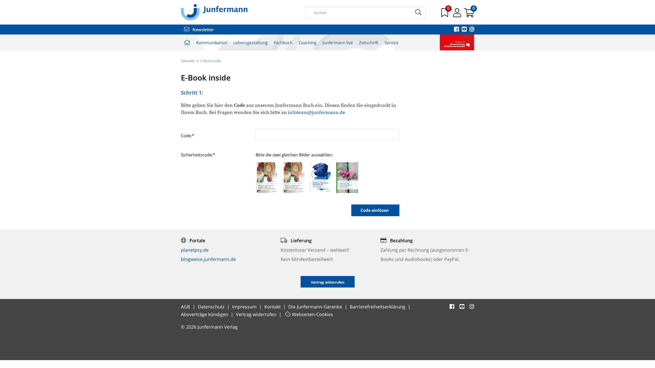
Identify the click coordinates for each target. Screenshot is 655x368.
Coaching (307, 42)
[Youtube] (464, 29)
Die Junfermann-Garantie (315, 307)
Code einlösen (375, 210)
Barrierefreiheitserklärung (378, 307)
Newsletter (202, 29)
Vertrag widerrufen (257, 314)
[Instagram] (472, 29)
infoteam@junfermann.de (316, 113)
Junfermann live (338, 42)
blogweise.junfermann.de (208, 259)
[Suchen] (418, 12)
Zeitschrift (368, 42)
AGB (186, 307)
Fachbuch (283, 42)
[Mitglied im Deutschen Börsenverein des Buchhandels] (457, 42)
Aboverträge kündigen (205, 314)
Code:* (187, 135)
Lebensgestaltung (250, 42)
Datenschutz (212, 307)
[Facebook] (457, 29)
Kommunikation (211, 42)
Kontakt (273, 307)
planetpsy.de (195, 250)
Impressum (245, 307)
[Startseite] (214, 12)
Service (391, 42)
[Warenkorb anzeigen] (469, 14)
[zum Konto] (457, 14)
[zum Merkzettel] (445, 14)
